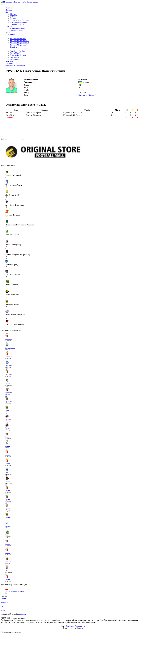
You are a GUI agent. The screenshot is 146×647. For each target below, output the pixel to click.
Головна (8, 8)
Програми (9, 61)
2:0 (6, 396)
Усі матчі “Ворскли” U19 (19, 43)
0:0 (6, 378)
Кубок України (16, 53)
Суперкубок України (18, 55)
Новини (8, 10)
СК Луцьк (8, 419)
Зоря (6, 570)
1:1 (6, 431)
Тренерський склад (17, 28)
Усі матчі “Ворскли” (18, 39)
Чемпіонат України (17, 51)
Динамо (7, 526)
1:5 (6, 538)
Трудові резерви (10, 348)
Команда (8, 26)
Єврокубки (14, 57)
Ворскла (7, 455)
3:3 (6, 485)
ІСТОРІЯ (13, 16)
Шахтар (7, 383)
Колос (7, 410)
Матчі (7, 32)
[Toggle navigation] (2, 4)
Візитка (13, 14)
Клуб (7, 12)
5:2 (6, 556)
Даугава (7, 446)
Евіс (6, 472)
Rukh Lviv (8, 562)
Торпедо (7, 428)
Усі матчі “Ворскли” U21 (19, 41)
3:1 (6, 574)
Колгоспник (8, 339)
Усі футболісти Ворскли (19, 20)
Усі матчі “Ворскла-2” (18, 45)
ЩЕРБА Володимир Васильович (14, 591)
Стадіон (13, 18)
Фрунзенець (8, 392)
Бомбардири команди (18, 22)
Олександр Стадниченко (15, 65)
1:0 (6, 360)
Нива (6, 535)
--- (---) (80, 90)
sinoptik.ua (22, 614)
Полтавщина (15, 59)
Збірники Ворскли (17, 24)
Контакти (9, 63)
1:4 (6, 342)
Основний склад (16, 30)
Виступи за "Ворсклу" (87, 95)
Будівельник (8, 365)
